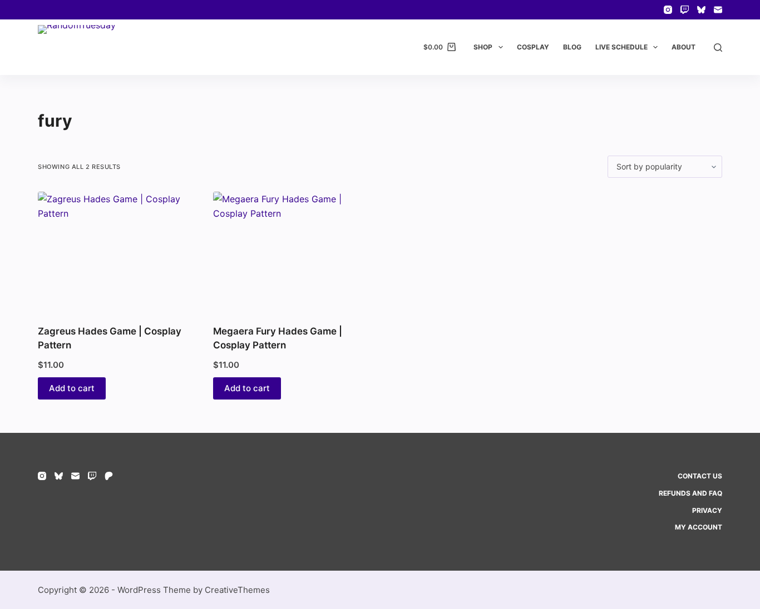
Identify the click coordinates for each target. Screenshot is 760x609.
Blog (572, 47)
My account (698, 527)
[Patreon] (109, 476)
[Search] (718, 47)
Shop (482, 47)
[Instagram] (668, 10)
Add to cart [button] (72, 388)
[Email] (718, 10)
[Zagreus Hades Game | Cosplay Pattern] (117, 251)
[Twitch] (684, 10)
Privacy (707, 510)
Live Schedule (621, 47)
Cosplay (533, 47)
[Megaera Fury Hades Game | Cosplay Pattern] (292, 251)
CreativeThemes (237, 590)
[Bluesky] (701, 10)
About (683, 47)
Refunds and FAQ (690, 493)
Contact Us (700, 476)
